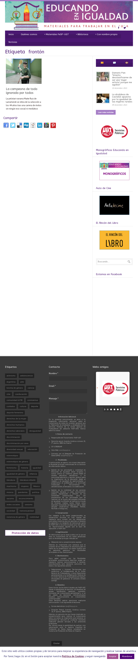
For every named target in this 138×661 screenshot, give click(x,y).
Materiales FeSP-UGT (56, 34)
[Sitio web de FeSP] (114, 139)
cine (8, 394)
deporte (34, 406)
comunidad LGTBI (15, 400)
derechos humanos (15, 424)
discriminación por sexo (17, 443)
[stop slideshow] (121, 409)
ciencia (31, 388)
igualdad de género (16, 474)
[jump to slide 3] (114, 409)
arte (22, 382)
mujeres (25, 486)
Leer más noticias (106, 112)
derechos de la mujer (16, 418)
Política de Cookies (73, 656)
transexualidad (27, 510)
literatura (11, 480)
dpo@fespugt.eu (67, 455)
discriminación (13, 437)
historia (24, 467)
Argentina (11, 382)
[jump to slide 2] (111, 409)
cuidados (11, 406)
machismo (11, 486)
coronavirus (32, 400)
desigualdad (35, 431)
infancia (33, 474)
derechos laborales (16, 431)
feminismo (11, 467)
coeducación (21, 394)
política (35, 492)
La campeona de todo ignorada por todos (21, 91)
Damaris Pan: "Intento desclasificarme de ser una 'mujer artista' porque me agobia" (122, 79)
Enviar (57, 643)
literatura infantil (28, 480)
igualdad (37, 467)
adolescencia (26, 375)
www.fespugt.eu (64, 450)
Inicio (11, 34)
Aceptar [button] (112, 656)
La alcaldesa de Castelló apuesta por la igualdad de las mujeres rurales (122, 98)
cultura (23, 406)
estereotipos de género (17, 461)
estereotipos (12, 455)
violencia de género (16, 517)
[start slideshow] (104, 409)
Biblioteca (82, 34)
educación (32, 449)
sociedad (11, 510)
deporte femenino (15, 412)
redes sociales (13, 504)
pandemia (22, 492)
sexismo (28, 504)
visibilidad (34, 517)
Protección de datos (25, 533)
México (36, 486)
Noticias (13, 42)
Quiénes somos (29, 34)
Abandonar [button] (127, 656)
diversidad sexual (15, 449)
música (10, 492)
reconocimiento (26, 498)
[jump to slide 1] (107, 409)
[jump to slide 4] (117, 409)
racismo (10, 498)
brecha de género (15, 388)
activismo (11, 375)
